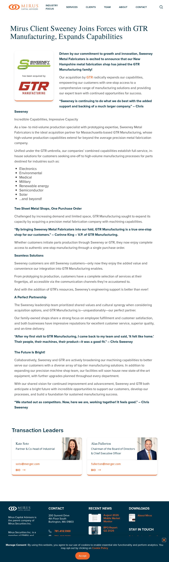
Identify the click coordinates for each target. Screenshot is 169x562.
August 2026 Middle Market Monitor (111, 518)
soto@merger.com (28, 464)
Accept (82, 555)
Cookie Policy (100, 548)
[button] (164, 540)
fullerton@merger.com (106, 464)
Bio (18, 470)
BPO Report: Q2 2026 (110, 529)
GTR (89, 77)
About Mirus (145, 515)
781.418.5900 (62, 531)
